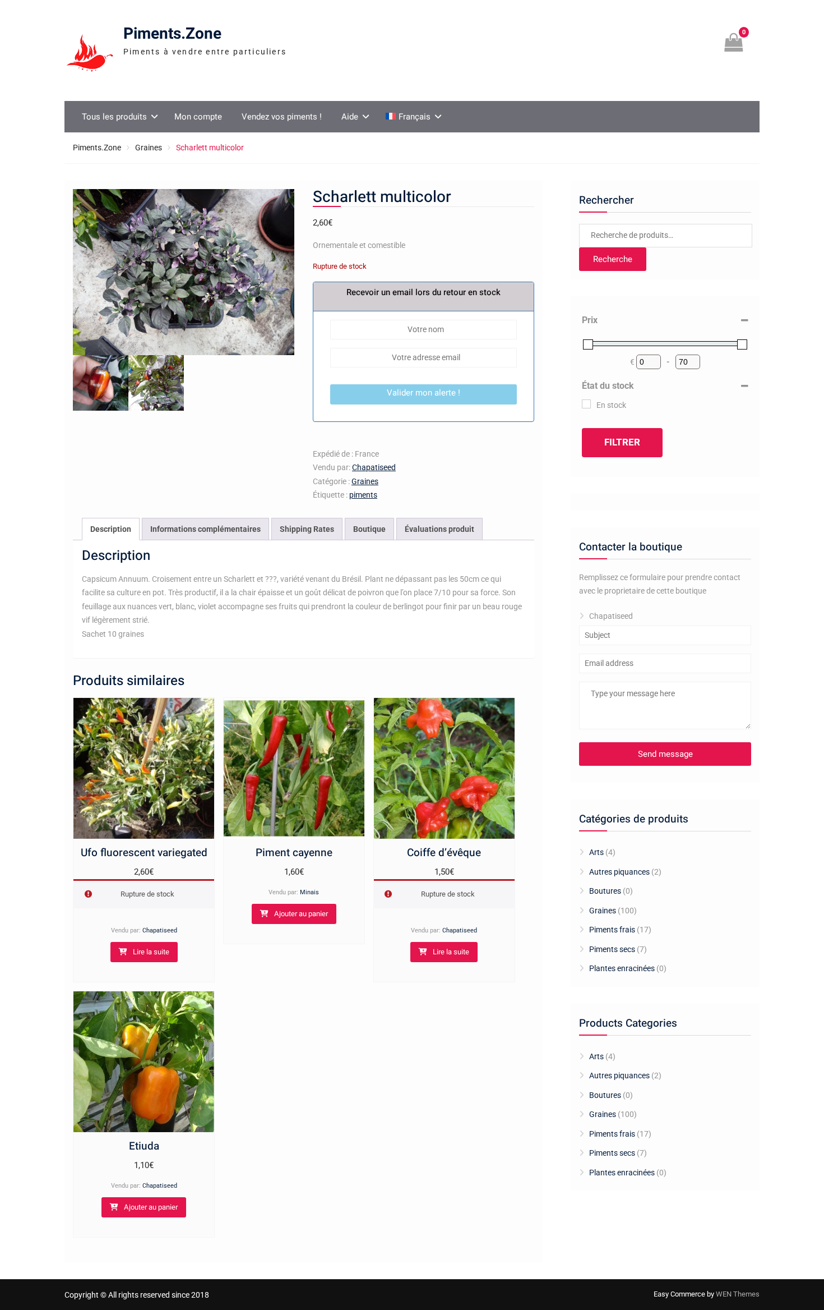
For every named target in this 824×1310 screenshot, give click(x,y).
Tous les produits (114, 117)
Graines (148, 147)
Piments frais (612, 929)
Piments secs (612, 949)
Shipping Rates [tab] (307, 529)
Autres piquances (619, 871)
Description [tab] (110, 529)
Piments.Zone (172, 33)
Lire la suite (151, 951)
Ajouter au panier (301, 913)
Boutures (605, 890)
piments (363, 494)
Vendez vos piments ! (282, 117)
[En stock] (586, 403)
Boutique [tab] (369, 529)
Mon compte (198, 117)
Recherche (612, 259)
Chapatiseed (374, 467)
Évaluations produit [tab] (439, 529)
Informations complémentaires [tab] (205, 529)
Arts (596, 852)
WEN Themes (738, 1294)
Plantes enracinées (622, 968)
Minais (309, 892)
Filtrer (622, 442)
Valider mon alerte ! (423, 393)
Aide (349, 117)
